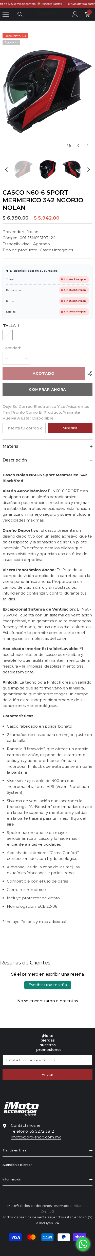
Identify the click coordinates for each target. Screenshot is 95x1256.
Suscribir (70, 428)
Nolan (32, 231)
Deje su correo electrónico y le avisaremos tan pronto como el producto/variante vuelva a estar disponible (46, 412)
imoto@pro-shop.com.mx (36, 1137)
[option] (47, 92)
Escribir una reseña (47, 985)
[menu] (6, 14)
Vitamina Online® (47, 1249)
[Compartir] (88, 374)
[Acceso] (75, 14)
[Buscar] (20, 14)
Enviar (47, 1074)
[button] (78, 145)
